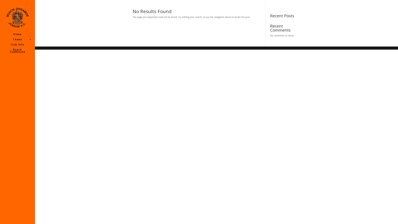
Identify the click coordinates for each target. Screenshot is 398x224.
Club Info (17, 44)
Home (17, 34)
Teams (17, 39)
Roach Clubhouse (17, 51)
